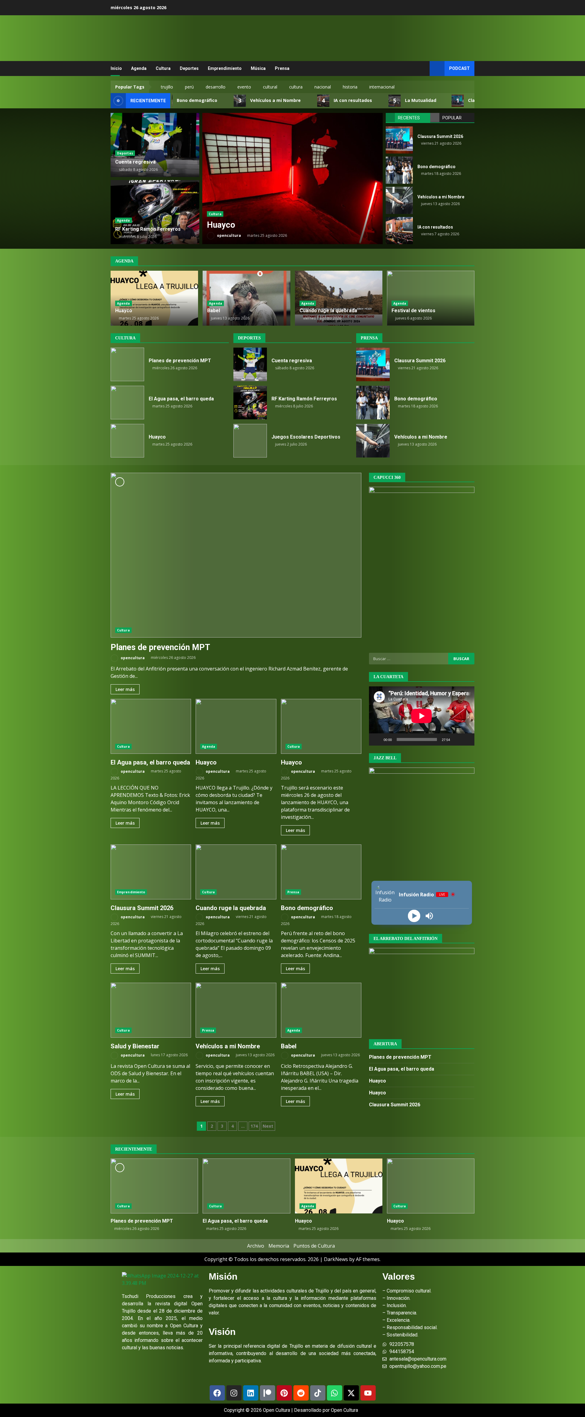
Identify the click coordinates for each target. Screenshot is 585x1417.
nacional (322, 87)
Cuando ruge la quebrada (292, 178)
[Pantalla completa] (466, 739)
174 (254, 1126)
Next (268, 1126)
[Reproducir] (377, 739)
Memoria (278, 1245)
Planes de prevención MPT (127, 364)
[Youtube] (368, 1393)
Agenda (139, 68)
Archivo (255, 1245)
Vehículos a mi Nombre (243, 100)
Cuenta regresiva (135, 162)
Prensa (282, 68)
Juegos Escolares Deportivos (250, 440)
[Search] (422, 68)
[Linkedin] (250, 1393)
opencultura (228, 235)
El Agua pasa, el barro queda (127, 402)
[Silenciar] (457, 739)
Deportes (189, 68)
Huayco (123, 310)
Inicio (116, 68)
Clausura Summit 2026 (460, 100)
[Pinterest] (284, 1393)
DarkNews (336, 1259)
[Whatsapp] (334, 1393)
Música (258, 68)
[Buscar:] (408, 658)
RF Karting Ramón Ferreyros (148, 229)
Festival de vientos (413, 310)
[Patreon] (267, 1393)
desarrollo (215, 87)
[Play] (414, 916)
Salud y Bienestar (151, 1010)
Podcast (459, 68)
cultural (270, 87)
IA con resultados (321, 100)
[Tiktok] (317, 1393)
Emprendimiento (225, 68)
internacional (382, 87)
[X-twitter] (351, 1393)
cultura (296, 87)
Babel (213, 310)
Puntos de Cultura (314, 1245)
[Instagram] (234, 1393)
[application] (421, 716)
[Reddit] (301, 1393)
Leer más (125, 689)
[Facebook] (217, 1393)
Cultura (163, 68)
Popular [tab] (452, 117)
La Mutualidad (388, 100)
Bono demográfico (399, 170)
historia (350, 87)
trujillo (167, 87)
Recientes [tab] (409, 117)
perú (189, 87)
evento (244, 87)
